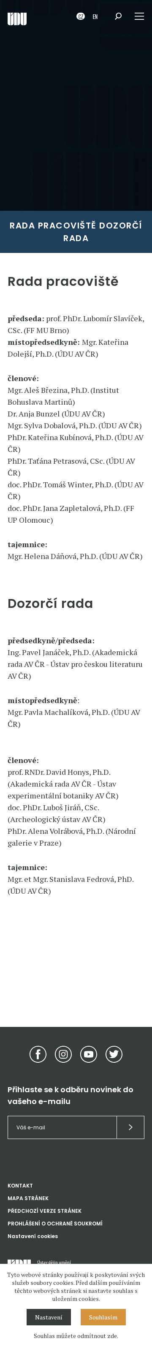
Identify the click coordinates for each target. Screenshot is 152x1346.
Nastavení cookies (33, 1236)
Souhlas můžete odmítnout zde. (76, 1336)
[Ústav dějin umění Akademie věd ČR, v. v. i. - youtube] (88, 1054)
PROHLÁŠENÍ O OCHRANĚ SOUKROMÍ (55, 1223)
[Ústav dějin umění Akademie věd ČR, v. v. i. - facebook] (38, 1054)
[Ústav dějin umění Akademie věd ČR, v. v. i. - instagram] (63, 1054)
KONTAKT (20, 1185)
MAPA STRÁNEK (28, 1198)
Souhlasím (103, 1317)
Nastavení (48, 1317)
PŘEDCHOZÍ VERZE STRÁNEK (44, 1210)
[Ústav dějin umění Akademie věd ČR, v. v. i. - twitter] (114, 1054)
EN (95, 16)
